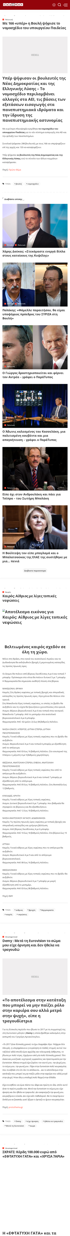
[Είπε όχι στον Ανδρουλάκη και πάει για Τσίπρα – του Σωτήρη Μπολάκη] (35, 469)
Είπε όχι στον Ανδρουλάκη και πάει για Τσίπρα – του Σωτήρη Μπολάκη (31, 496)
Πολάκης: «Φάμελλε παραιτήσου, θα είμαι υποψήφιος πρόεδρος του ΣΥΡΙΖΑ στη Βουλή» (33, 314)
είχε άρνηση (32, 1121)
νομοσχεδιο (33, 184)
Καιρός (8, 592)
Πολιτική (9, 19)
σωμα (32, 1126)
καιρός (9, 914)
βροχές (32, 910)
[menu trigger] (65, 5)
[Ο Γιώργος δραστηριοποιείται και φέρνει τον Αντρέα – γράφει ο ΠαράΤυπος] (35, 347)
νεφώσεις (22, 914)
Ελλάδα (10, 245)
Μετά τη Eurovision (15, 1126)
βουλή (19, 184)
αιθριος (19, 910)
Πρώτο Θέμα (15, 169)
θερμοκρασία (47, 910)
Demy (18, 1121)
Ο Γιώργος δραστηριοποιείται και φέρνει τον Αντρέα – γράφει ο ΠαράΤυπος (32, 375)
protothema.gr (16, 1107)
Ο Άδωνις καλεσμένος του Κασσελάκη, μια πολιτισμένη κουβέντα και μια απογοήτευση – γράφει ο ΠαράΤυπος (33, 436)
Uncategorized (11, 937)
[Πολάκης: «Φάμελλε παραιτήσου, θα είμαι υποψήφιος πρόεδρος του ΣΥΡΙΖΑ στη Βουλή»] (35, 285)
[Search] (59, 5)
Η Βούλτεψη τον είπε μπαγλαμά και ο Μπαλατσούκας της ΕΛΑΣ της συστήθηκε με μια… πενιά (34, 557)
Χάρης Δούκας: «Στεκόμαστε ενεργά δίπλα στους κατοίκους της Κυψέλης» (33, 253)
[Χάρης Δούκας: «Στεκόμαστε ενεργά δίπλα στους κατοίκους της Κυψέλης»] (35, 226)
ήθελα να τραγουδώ (53, 1121)
